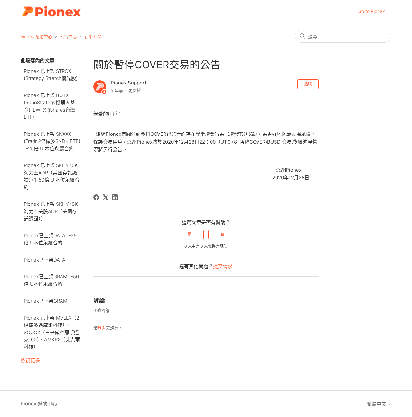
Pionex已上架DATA (44, 260)
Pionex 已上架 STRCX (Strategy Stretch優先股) (51, 75)
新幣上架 (92, 36)
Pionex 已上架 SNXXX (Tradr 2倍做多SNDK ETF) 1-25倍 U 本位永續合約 (52, 141)
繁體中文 (377, 404)
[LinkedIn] (115, 197)
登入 (102, 328)
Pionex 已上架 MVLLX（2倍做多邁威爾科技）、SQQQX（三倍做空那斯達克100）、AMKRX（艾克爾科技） (52, 332)
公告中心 (68, 36)
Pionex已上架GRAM (45, 301)
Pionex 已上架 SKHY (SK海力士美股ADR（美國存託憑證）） (51, 211)
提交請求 (222, 266)
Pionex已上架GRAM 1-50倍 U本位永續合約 (51, 280)
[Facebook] (96, 197)
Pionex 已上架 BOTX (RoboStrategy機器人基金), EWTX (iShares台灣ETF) (49, 106)
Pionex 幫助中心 (36, 36)
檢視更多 (30, 360)
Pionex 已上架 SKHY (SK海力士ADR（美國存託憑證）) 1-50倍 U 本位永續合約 (52, 176)
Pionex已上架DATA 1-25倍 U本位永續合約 (50, 239)
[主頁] (51, 11)
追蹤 (308, 84)
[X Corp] (105, 197)
